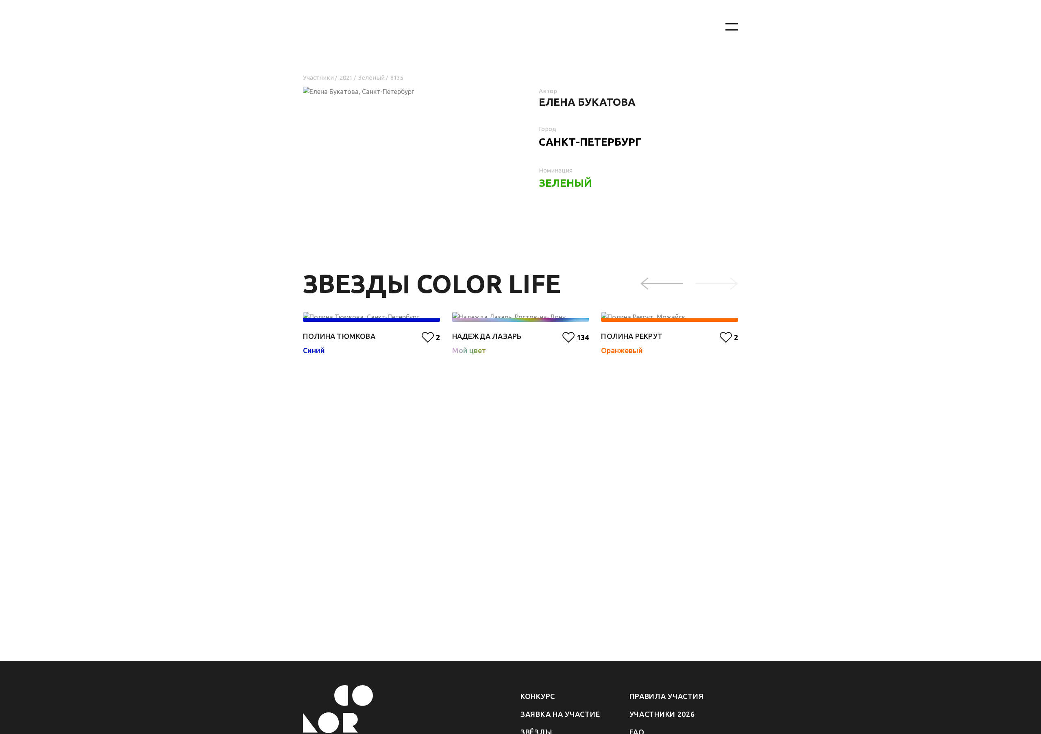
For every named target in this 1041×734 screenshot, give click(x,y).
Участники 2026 (662, 714)
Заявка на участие (560, 714)
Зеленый (371, 77)
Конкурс (537, 696)
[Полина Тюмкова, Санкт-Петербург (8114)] (371, 317)
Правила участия (666, 696)
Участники (318, 77)
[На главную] (504, 27)
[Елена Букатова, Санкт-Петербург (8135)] (402, 118)
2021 (346, 77)
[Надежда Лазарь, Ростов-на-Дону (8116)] (520, 317)
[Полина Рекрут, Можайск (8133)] (669, 317)
